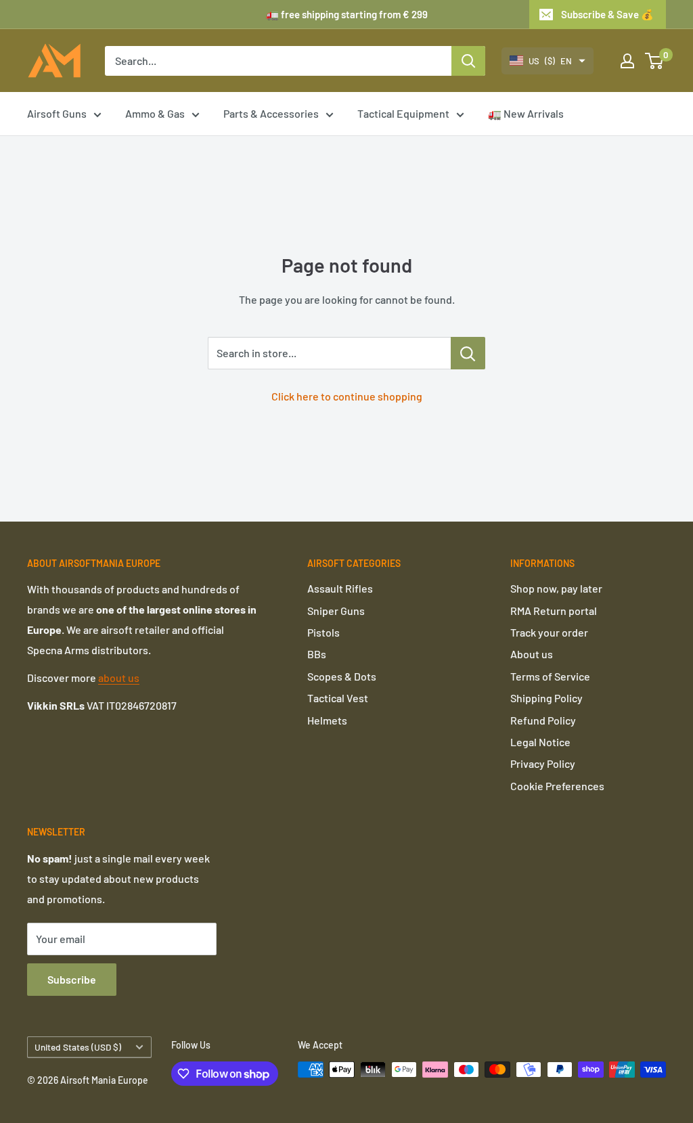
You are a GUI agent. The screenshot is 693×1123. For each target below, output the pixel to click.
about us (118, 677)
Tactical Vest (337, 697)
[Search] (468, 61)
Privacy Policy (542, 763)
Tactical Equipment (403, 113)
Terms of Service (550, 676)
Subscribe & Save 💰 (607, 14)
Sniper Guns (336, 610)
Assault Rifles (340, 588)
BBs (316, 653)
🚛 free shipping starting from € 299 (347, 14)
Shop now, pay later (556, 588)
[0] (654, 61)
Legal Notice (540, 741)
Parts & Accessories (271, 113)
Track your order (549, 632)
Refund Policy (543, 720)
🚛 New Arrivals (526, 113)
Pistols (323, 632)
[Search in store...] (468, 353)
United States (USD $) (78, 1047)
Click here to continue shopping (346, 396)
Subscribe (71, 979)
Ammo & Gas (155, 113)
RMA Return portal (553, 610)
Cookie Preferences (557, 785)
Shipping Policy (546, 697)
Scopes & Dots (341, 676)
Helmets (327, 720)
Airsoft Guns (57, 113)
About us (531, 653)
